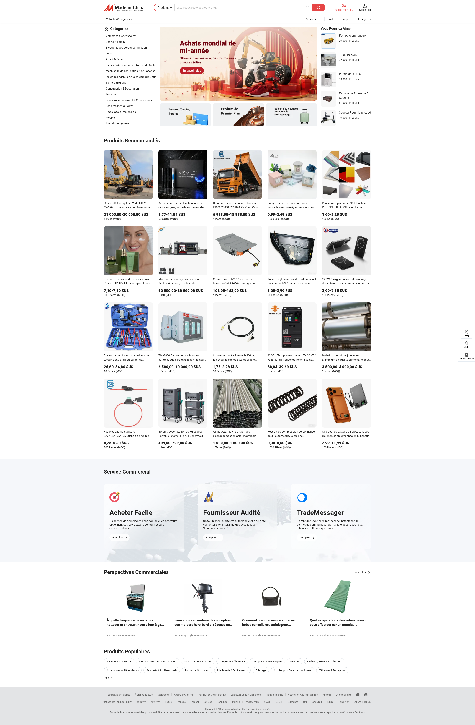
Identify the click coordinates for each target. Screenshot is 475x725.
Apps (346, 19)
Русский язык (252, 701)
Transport (112, 94)
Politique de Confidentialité (212, 694)
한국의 (267, 701)
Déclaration (163, 694)
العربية (279, 701)
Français (181, 701)
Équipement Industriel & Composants (129, 100)
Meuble (110, 117)
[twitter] (365, 694)
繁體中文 (155, 701)
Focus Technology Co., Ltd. (236, 708)
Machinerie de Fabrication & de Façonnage (132, 71)
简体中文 (141, 701)
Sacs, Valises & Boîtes (120, 106)
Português (222, 701)
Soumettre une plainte (119, 694)
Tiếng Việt (343, 701)
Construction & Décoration (122, 88)
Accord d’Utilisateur (184, 694)
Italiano (236, 701)
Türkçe (330, 701)
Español (195, 701)
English (128, 701)
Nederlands (292, 701)
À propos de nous (144, 694)
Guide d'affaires (343, 694)
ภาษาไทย (317, 701)
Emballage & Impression (121, 112)
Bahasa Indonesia (363, 701)
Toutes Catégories (119, 19)
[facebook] (357, 694)
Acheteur (311, 19)
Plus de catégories (117, 123)
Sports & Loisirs (116, 42)
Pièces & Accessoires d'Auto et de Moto (131, 65)
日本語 (168, 701)
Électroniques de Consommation (126, 47)
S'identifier (365, 9)
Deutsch (208, 701)
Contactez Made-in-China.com (246, 694)
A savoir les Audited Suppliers (303, 694)
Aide (331, 19)
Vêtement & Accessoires (121, 36)
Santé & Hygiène (116, 82)
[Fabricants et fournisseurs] (124, 7)
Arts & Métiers (115, 59)
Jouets (110, 53)
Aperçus (327, 694)
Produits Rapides (274, 694)
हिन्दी (305, 701)
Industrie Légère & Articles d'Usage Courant (132, 77)
